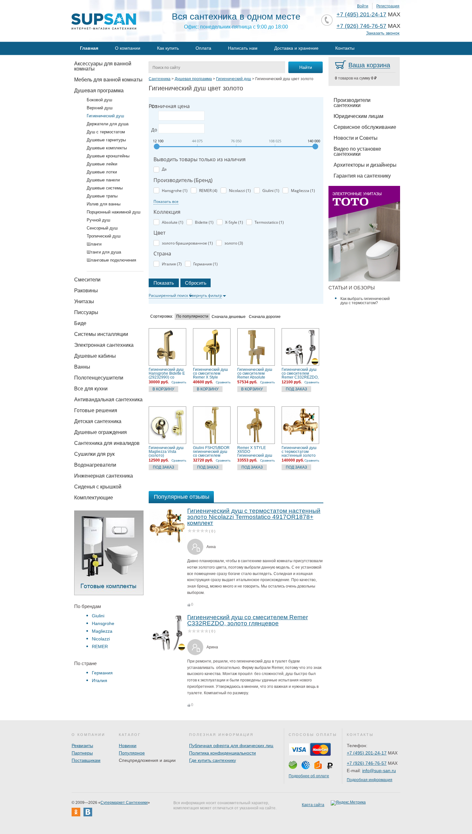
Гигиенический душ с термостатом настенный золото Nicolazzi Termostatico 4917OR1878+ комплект (299, 451)
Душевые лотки (102, 172)
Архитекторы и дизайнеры (365, 165)
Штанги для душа (104, 252)
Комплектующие (93, 497)
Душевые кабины (95, 356)
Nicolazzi (101, 638)
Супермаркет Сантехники (124, 802)
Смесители (87, 279)
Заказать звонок (382, 33)
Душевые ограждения (100, 432)
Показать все (166, 201)
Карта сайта (313, 805)
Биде (80, 323)
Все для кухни (91, 388)
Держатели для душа (107, 123)
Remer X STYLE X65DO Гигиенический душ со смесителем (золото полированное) (254, 451)
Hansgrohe (103, 623)
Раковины (86, 290)
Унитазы (84, 301)
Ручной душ (98, 220)
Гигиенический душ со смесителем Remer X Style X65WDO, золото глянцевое (210, 373)
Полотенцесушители (98, 377)
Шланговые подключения (111, 260)
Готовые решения (95, 410)
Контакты (344, 48)
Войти (362, 6)
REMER (100, 646)
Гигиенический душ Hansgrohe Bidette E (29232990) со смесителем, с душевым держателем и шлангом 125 (167, 373)
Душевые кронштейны (108, 156)
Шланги (94, 244)
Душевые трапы (102, 196)
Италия (99, 680)
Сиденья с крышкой (97, 486)
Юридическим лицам (358, 116)
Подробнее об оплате (309, 776)
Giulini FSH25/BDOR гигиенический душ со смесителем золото (211, 451)
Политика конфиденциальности (222, 752)
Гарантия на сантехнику (362, 176)
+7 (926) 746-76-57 (361, 26)
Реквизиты (82, 745)
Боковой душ (99, 99)
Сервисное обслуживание (365, 127)
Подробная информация (369, 780)
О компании (127, 48)
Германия (102, 672)
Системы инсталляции (101, 334)
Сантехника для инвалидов (107, 443)
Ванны (82, 367)
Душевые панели (103, 180)
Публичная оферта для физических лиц (231, 745)
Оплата (203, 48)
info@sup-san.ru (379, 770)
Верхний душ (99, 107)
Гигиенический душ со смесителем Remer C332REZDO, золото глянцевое (300, 373)
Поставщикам (86, 760)
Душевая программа (99, 90)
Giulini (98, 615)
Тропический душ (103, 236)
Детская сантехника (97, 421)
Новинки (127, 745)
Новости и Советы (356, 138)
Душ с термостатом (106, 131)
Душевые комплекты (107, 148)
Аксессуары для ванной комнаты (102, 66)
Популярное (132, 752)
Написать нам (243, 48)
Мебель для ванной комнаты (108, 79)
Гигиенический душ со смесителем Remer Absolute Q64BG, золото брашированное (254, 373)
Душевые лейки (102, 164)
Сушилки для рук (94, 454)
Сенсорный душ (102, 228)
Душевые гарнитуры (106, 140)
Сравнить (178, 382)
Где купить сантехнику (212, 760)
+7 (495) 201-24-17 (361, 14)
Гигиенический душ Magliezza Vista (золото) (166, 451)
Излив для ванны (103, 204)
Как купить (168, 48)
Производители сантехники (352, 102)
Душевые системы (105, 188)
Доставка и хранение (296, 48)
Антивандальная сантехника (108, 399)
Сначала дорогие (265, 317)
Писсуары (86, 312)
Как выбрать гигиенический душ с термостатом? (365, 300)
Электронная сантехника (104, 345)
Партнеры (82, 752)
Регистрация (387, 6)
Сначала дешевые (229, 317)
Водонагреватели (95, 465)
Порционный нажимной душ (113, 212)
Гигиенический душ (105, 115)
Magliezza (102, 631)
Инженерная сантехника (103, 476)
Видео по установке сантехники (357, 151)
